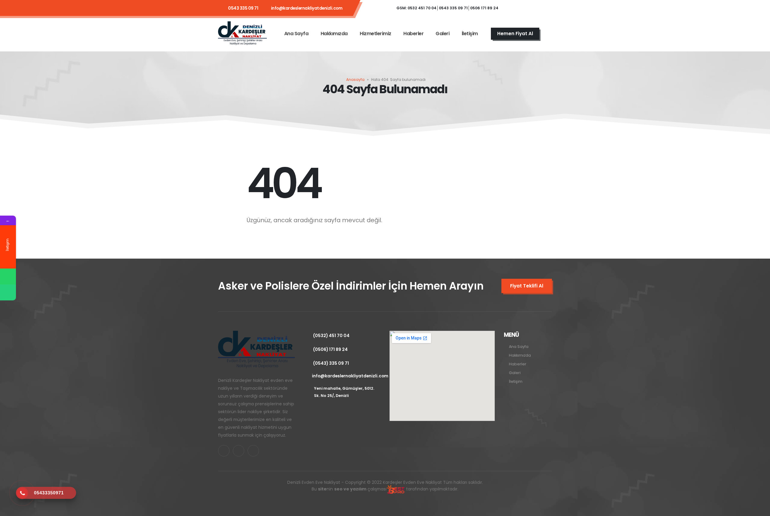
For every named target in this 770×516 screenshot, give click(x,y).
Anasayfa (355, 79)
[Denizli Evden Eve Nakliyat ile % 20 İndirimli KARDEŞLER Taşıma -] (242, 33)
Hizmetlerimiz (375, 33)
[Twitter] (528, 8)
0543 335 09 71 (243, 8)
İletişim (470, 33)
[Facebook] (512, 8)
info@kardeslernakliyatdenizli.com (307, 8)
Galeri (442, 33)
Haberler (413, 33)
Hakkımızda (334, 33)
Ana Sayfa (296, 33)
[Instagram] (544, 8)
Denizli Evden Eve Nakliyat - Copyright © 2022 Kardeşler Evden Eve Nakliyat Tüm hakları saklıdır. (385, 485)
